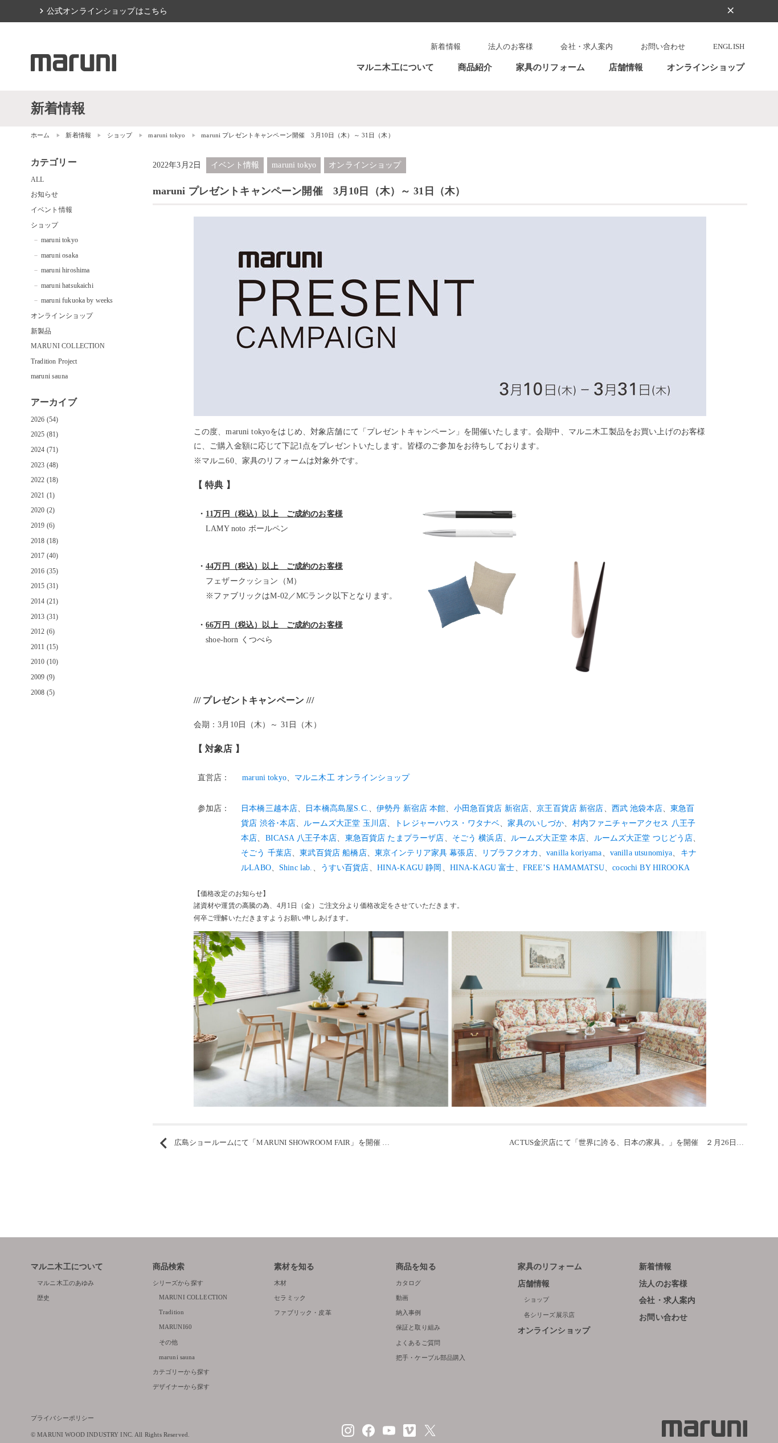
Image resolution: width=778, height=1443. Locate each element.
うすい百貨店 (345, 867)
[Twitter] (430, 1434)
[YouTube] (389, 1434)
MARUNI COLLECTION (68, 346)
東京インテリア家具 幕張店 (424, 852)
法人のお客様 (510, 47)
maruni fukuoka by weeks (77, 300)
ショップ (120, 135)
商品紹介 (475, 67)
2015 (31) (44, 586)
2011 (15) (44, 647)
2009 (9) (43, 677)
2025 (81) (44, 434)
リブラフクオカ (510, 852)
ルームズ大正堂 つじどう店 (643, 837)
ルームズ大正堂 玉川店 (345, 823)
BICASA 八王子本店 (301, 837)
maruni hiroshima (65, 270)
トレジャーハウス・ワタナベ (447, 823)
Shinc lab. (296, 867)
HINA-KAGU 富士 (482, 867)
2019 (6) (43, 525)
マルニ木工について (395, 67)
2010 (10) (44, 662)
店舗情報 (626, 67)
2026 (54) (44, 419)
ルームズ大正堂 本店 (548, 837)
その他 (168, 1342)
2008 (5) (43, 692)
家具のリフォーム (550, 67)
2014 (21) (44, 601)
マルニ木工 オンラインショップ (352, 777)
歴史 (43, 1297)
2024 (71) (44, 450)
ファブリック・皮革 (302, 1312)
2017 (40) (44, 556)
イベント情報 (235, 164)
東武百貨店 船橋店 (333, 852)
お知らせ (45, 194)
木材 (280, 1282)
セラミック (290, 1297)
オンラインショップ (705, 67)
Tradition (171, 1312)
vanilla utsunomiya (641, 852)
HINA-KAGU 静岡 (409, 867)
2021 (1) (43, 495)
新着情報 (446, 47)
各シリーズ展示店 (549, 1314)
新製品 (41, 331)
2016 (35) (44, 571)
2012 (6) (43, 631)
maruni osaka (59, 255)
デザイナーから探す (181, 1386)
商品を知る (416, 1266)
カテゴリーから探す (181, 1371)
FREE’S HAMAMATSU (563, 867)
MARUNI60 (175, 1326)
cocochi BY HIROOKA (651, 867)
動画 (402, 1297)
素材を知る (294, 1266)
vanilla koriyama (573, 852)
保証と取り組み (418, 1327)
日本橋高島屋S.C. (336, 808)
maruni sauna (49, 376)
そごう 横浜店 (477, 837)
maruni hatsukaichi (67, 286)
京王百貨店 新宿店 (570, 808)
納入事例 (408, 1312)
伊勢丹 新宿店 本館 (411, 808)
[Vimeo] (409, 1434)
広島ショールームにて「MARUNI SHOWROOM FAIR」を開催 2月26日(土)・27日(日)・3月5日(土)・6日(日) (352, 1143)
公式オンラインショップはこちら (107, 10)
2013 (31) (44, 617)
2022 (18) (44, 480)
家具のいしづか (535, 823)
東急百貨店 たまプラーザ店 (394, 837)
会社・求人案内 (586, 47)
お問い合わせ (663, 47)
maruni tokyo (166, 135)
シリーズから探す (178, 1282)
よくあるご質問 (418, 1342)
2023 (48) (44, 465)
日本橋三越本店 (269, 808)
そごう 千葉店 (266, 852)
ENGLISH (728, 47)
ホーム (40, 135)
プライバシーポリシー (63, 1418)
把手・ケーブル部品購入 (431, 1357)
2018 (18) (44, 541)
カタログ (408, 1282)
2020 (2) (43, 510)
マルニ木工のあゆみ (65, 1282)
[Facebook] (368, 1434)
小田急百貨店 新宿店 (491, 808)
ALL (37, 180)
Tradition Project (54, 361)
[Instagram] (348, 1434)
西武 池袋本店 (637, 808)
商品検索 (169, 1266)
